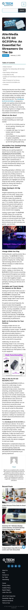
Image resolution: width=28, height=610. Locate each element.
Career (4, 583)
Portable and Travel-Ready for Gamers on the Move (13, 77)
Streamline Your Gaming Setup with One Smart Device (13, 69)
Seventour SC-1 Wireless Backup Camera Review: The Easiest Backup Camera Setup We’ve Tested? (13, 527)
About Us (5, 570)
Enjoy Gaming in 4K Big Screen (10, 72)
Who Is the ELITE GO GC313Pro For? (11, 82)
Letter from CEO (6, 592)
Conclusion (5, 84)
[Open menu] (24, 4)
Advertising (5, 579)
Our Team (5, 577)
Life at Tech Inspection (8, 596)
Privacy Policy (6, 585)
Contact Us (5, 575)
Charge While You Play (8, 74)
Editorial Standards (7, 600)
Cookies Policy (6, 587)
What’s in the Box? (7, 66)
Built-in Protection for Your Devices (11, 80)
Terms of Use (6, 603)
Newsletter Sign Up (7, 598)
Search (22, 10)
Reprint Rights (6, 590)
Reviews (5, 55)
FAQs (3, 572)
